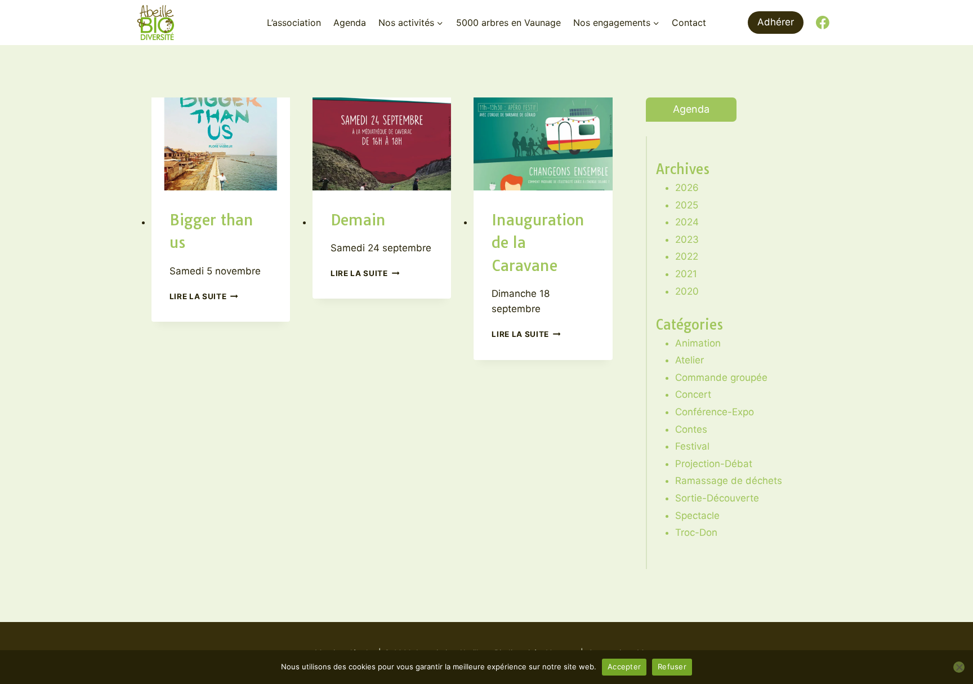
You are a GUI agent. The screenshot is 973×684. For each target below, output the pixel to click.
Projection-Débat (713, 463)
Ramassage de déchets (728, 480)
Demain (358, 219)
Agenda (349, 22)
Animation (698, 343)
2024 (687, 222)
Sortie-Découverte (717, 498)
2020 (687, 291)
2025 (686, 205)
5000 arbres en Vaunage (508, 22)
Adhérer (775, 22)
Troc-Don (696, 532)
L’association (294, 22)
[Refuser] (959, 667)
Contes (691, 429)
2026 (687, 187)
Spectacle (697, 515)
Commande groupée (721, 377)
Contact (689, 22)
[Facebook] (822, 22)
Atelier (689, 360)
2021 (686, 273)
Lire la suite (203, 296)
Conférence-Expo (714, 411)
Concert (693, 394)
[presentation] (220, 143)
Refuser (672, 666)
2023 (687, 239)
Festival (692, 446)
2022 (686, 256)
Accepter (624, 666)
